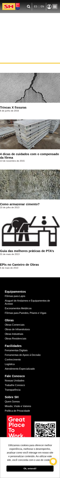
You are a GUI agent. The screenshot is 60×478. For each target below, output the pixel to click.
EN (42, 6)
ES (35, 6)
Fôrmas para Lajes (15, 296)
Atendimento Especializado (20, 368)
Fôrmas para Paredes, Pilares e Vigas (25, 313)
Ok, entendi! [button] (30, 468)
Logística (10, 364)
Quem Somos (12, 401)
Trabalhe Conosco (15, 385)
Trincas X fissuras (13, 107)
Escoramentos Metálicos (18, 308)
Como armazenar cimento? (20, 204)
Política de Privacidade (17, 410)
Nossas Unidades (14, 380)
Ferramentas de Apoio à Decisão (23, 355)
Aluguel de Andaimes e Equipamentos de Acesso (27, 302)
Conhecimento (13, 359)
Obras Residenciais (15, 338)
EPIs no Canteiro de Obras (19, 264)
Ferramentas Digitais (16, 350)
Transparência (13, 389)
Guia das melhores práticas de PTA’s (27, 251)
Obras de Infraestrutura (17, 329)
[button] (28, 6)
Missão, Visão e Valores (18, 406)
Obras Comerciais (14, 324)
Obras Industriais (14, 334)
